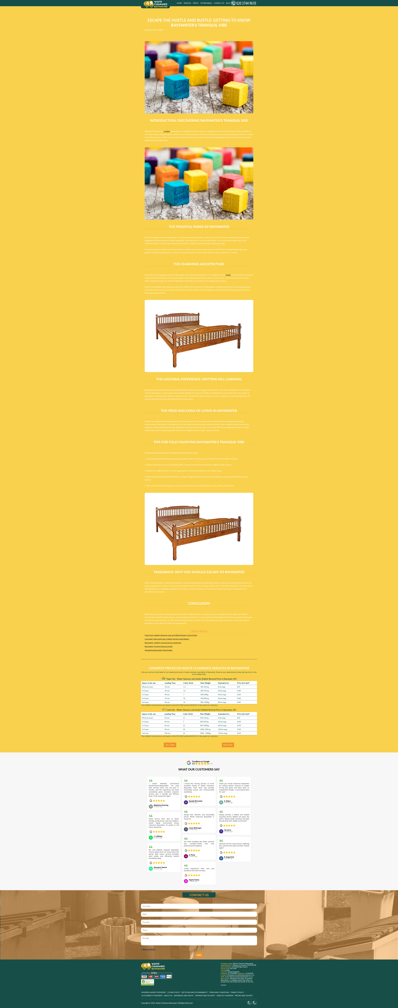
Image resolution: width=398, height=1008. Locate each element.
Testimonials (206, 3)
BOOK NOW (227, 745)
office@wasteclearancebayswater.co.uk (240, 975)
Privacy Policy (237, 992)
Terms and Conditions (219, 992)
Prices (195, 3)
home (228, 275)
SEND (199, 955)
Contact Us (219, 3)
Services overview (225, 995)
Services (187, 3)
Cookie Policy (173, 992)
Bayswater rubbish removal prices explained (163, 643)
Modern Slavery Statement (153, 992)
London (167, 131)
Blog (228, 3)
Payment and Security (205, 995)
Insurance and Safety (184, 995)
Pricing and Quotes (243, 995)
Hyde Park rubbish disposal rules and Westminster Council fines (171, 635)
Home (179, 3)
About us (168, 995)
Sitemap (223, 985)
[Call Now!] (244, 3)
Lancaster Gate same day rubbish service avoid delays (167, 639)
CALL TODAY (170, 745)
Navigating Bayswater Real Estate (158, 650)
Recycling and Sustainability (194, 992)
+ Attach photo (148, 949)
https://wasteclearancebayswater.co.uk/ (239, 977)
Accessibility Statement (151, 995)
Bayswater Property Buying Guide (158, 646)
